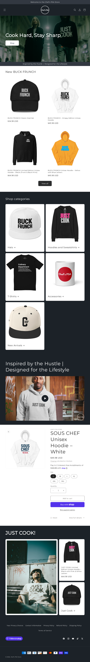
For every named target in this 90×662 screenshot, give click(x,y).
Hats (10, 247)
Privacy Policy (49, 625)
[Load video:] (45, 398)
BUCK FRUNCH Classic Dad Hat (21, 118)
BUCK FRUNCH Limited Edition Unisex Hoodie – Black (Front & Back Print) (24, 171)
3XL (62, 481)
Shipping (53, 461)
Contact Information (33, 625)
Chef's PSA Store (16, 657)
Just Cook (67, 610)
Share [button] (55, 518)
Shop (12, 43)
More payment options (67, 510)
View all (45, 183)
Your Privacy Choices (15, 625)
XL (74, 476)
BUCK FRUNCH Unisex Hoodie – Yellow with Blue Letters (64, 171)
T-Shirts (12, 296)
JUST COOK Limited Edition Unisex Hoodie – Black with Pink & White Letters (71, 570)
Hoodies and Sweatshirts (62, 247)
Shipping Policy (75, 625)
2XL (54, 481)
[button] (4, 9)
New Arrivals (15, 345)
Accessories (54, 296)
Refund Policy (61, 625)
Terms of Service (45, 631)
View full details (75, 518)
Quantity (53, 486)
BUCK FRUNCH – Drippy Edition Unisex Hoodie (64, 119)
